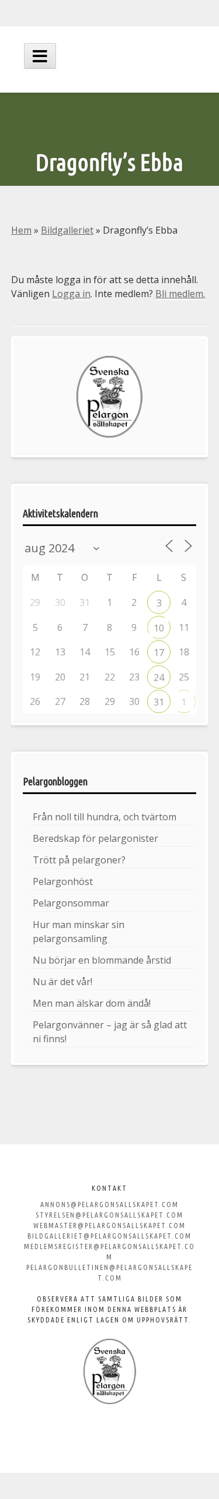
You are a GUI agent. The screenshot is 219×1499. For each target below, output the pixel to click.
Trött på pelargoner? (79, 859)
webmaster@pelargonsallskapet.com (109, 1225)
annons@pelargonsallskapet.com (109, 1204)
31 (159, 702)
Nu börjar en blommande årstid (102, 960)
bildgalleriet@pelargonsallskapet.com (109, 1236)
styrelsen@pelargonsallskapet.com (109, 1215)
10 (159, 628)
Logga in (71, 293)
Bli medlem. (180, 293)
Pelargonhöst (63, 881)
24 (159, 677)
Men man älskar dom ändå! (92, 1003)
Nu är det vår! (62, 981)
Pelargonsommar (71, 903)
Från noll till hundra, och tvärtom (104, 816)
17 (159, 652)
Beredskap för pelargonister (95, 838)
